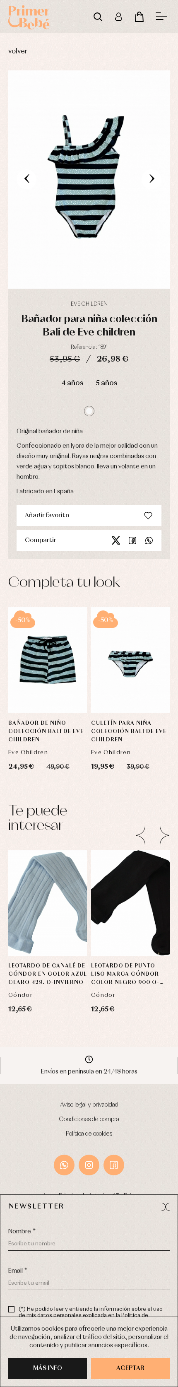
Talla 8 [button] (131, 933)
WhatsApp (64, 1165)
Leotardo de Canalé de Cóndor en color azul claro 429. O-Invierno (47, 974)
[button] (89, 411)
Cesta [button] (139, 16)
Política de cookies (89, 1134)
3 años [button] (47, 628)
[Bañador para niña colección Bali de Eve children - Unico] (89, 179)
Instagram (89, 1165)
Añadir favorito (47, 516)
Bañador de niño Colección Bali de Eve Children (46, 732)
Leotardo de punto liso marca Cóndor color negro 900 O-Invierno (125, 975)
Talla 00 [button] (130, 870)
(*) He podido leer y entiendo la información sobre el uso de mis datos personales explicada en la (91, 1315)
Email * (17, 1271)
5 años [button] (106, 383)
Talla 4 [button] (130, 912)
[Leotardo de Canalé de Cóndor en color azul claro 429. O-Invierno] (47, 903)
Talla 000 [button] (48, 870)
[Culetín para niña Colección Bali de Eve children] (130, 660)
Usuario (118, 16)
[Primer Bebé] (29, 16)
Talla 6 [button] (130, 891)
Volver (17, 51)
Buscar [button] (98, 16)
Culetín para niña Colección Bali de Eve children (128, 732)
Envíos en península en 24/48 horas (89, 1072)
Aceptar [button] (130, 1368)
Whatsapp (149, 540)
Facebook (132, 540)
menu (161, 16)
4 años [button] (72, 383)
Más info (47, 1368)
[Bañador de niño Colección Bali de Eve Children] (47, 660)
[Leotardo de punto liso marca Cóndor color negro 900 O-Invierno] (130, 903)
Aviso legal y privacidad (89, 1105)
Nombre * (22, 1232)
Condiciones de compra (89, 1119)
